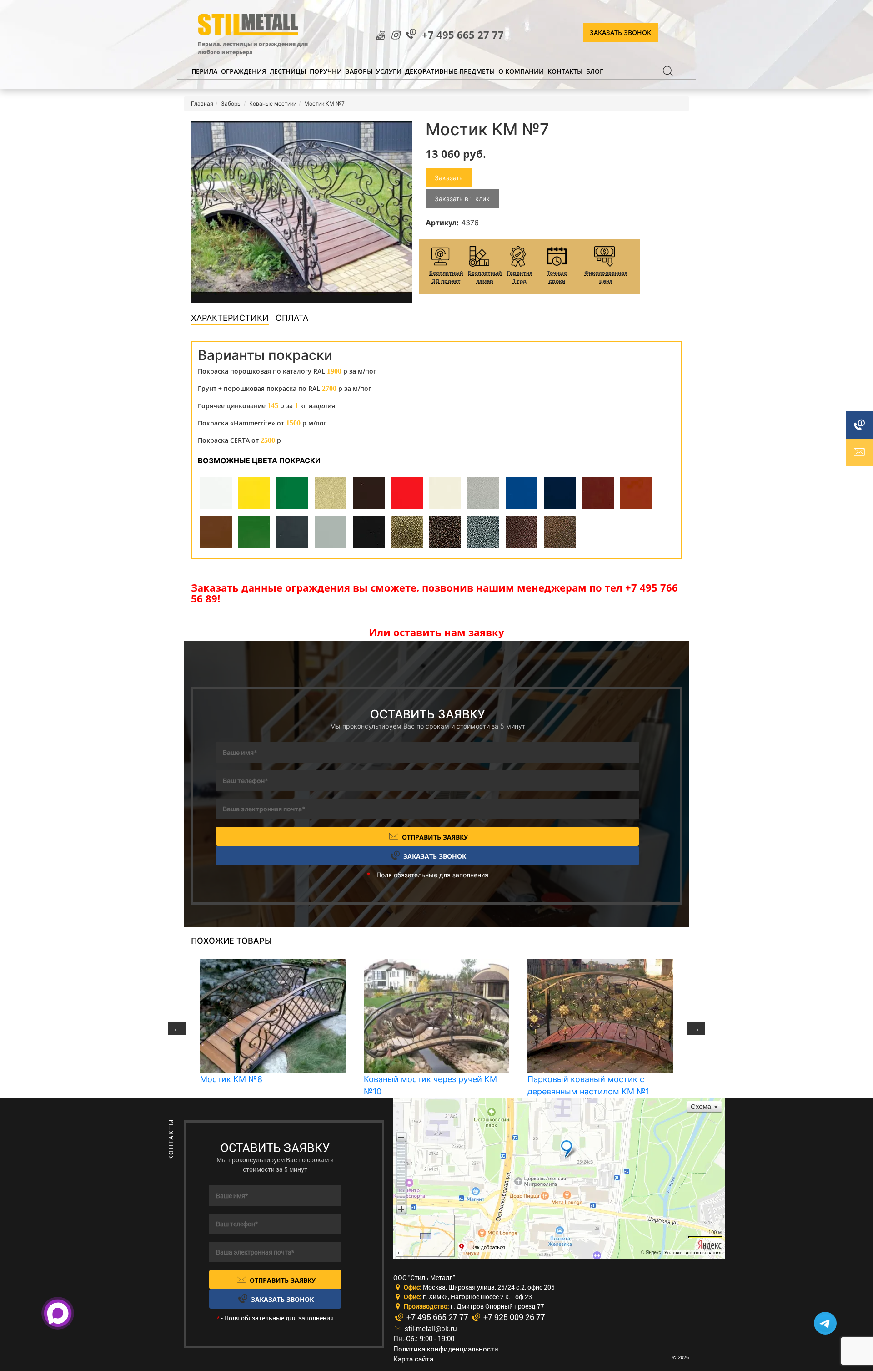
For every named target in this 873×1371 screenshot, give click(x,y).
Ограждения (243, 71)
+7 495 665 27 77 (463, 35)
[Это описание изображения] (301, 212)
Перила (204, 71)
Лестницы (288, 71)
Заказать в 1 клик (462, 198)
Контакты (564, 71)
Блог (594, 71)
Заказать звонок (620, 32)
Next (696, 1028)
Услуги (388, 71)
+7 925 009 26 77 (513, 1316)
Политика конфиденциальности (445, 1348)
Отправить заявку (434, 837)
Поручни (326, 71)
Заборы (359, 71)
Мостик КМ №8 (231, 1079)
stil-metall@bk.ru (430, 1328)
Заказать (449, 178)
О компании (521, 71)
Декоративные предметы (450, 71)
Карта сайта (413, 1358)
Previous (177, 1028)
